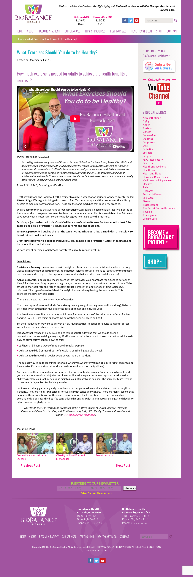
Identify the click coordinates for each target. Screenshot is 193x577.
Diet (145, 145)
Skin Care (148, 197)
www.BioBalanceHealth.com (79, 414)
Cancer (147, 131)
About (31, 31)
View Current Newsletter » (96, 493)
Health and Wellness (154, 166)
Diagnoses (149, 142)
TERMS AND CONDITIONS (147, 547)
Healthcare (149, 170)
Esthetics (148, 149)
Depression (149, 135)
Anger (146, 124)
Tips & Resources (95, 31)
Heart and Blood (152, 173)
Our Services (72, 31)
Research (148, 190)
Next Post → (125, 465)
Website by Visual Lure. (96, 550)
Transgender (150, 215)
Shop (159, 31)
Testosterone (150, 204)
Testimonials (118, 31)
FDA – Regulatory (153, 159)
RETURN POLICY (124, 547)
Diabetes (148, 138)
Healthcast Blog (141, 31)
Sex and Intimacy (152, 194)
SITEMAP (91, 547)
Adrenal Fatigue (152, 117)
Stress (146, 201)
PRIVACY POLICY (106, 547)
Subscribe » (130, 488)
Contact (172, 31)
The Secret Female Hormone (159, 208)
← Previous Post (28, 465)
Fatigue (147, 156)
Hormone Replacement (156, 177)
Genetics (148, 163)
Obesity (147, 183)
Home (19, 31)
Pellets (147, 187)
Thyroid (147, 211)
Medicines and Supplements (158, 180)
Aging (146, 121)
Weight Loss (150, 218)
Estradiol (148, 152)
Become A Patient (49, 31)
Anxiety (147, 128)
